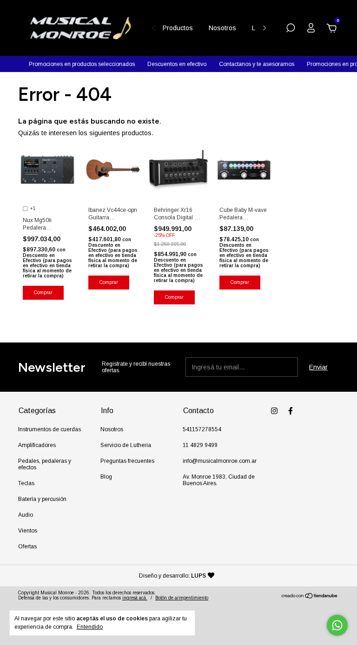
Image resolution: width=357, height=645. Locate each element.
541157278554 (202, 429)
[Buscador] (290, 29)
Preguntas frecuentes (127, 461)
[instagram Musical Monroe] (274, 411)
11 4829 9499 (200, 445)
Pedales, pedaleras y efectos (44, 464)
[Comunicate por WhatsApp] (337, 625)
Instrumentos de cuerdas (49, 429)
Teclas (26, 483)
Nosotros (222, 28)
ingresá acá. (134, 597)
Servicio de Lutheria (125, 445)
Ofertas (27, 546)
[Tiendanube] (310, 596)
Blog (106, 477)
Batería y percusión (42, 499)
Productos (178, 28)
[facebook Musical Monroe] (290, 411)
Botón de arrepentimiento (181, 597)
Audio (25, 515)
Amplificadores (37, 445)
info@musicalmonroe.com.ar (220, 461)
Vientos (27, 530)
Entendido (90, 627)
